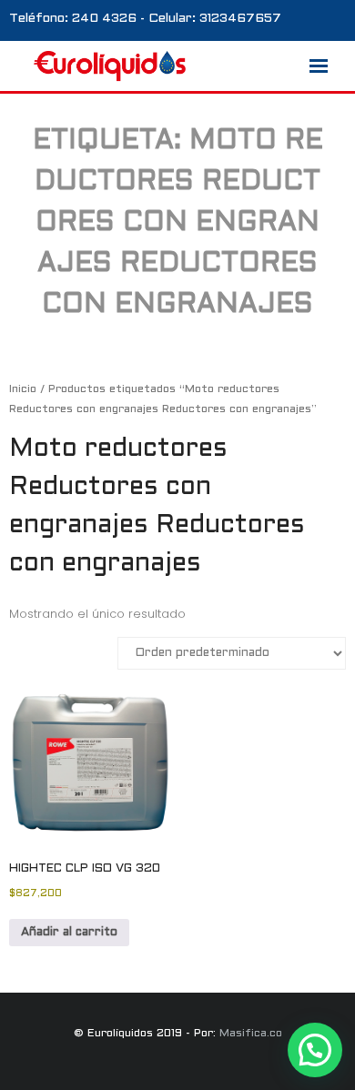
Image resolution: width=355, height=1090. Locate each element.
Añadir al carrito (69, 932)
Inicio (22, 389)
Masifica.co (250, 1033)
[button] (315, 1050)
